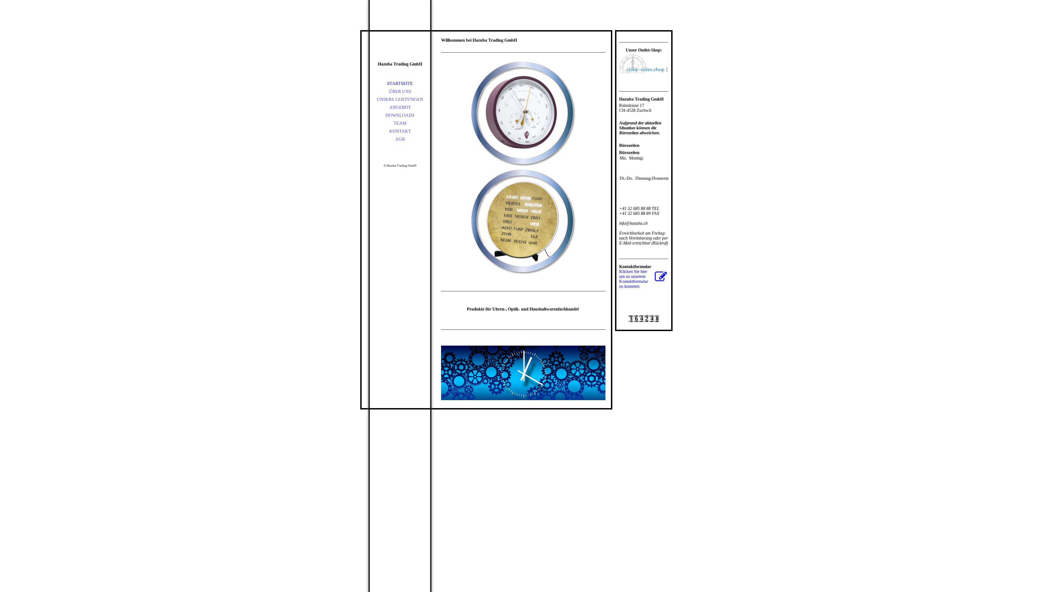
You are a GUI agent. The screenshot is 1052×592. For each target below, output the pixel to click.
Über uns (400, 91)
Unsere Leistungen (400, 99)
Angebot (400, 107)
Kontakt (400, 131)
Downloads (399, 115)
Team (400, 123)
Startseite (400, 83)
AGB (400, 139)
